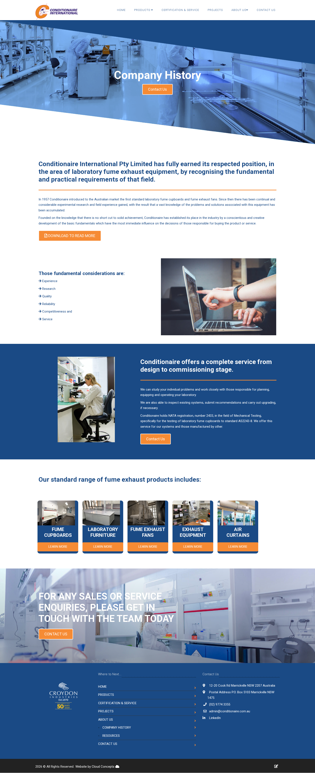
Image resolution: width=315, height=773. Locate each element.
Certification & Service (180, 10)
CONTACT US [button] (55, 634)
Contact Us (266, 10)
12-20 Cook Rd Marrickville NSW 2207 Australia (241, 685)
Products (142, 10)
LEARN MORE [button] (57, 547)
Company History (116, 727)
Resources (111, 736)
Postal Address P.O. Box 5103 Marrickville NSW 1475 (240, 695)
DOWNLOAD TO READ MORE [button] (71, 235)
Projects (215, 10)
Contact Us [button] (157, 89)
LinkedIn (214, 718)
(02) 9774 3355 (219, 704)
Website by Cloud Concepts (95, 766)
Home (121, 10)
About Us (105, 720)
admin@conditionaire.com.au (229, 711)
